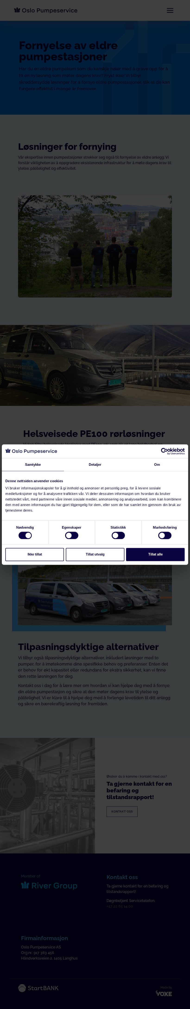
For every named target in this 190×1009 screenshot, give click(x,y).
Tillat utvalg (95, 554)
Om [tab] (157, 464)
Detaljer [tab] (95, 464)
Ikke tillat (35, 554)
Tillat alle (155, 554)
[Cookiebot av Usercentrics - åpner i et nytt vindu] (164, 451)
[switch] (71, 535)
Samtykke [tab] (33, 464)
